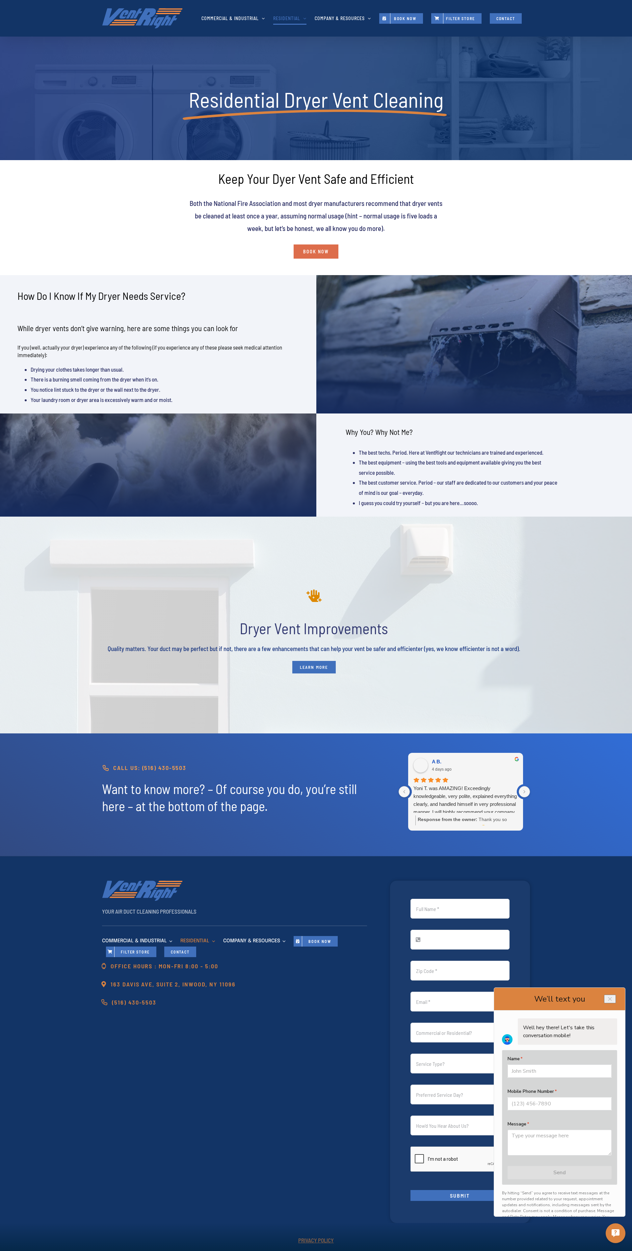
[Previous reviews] (404, 791)
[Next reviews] (524, 791)
